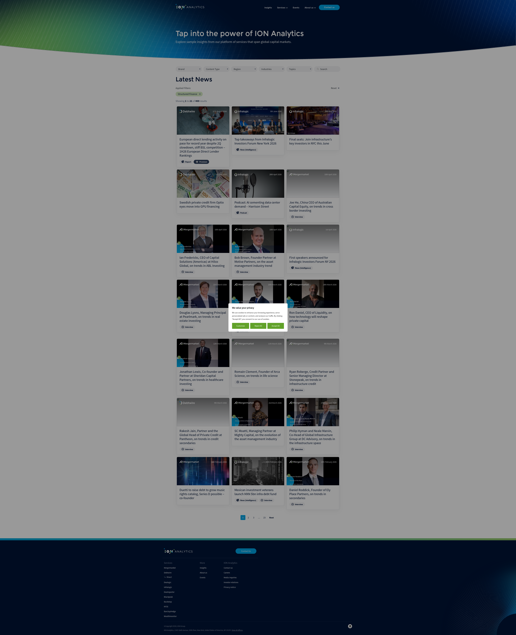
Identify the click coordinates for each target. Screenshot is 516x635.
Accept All (276, 326)
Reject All (258, 326)
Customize (240, 326)
